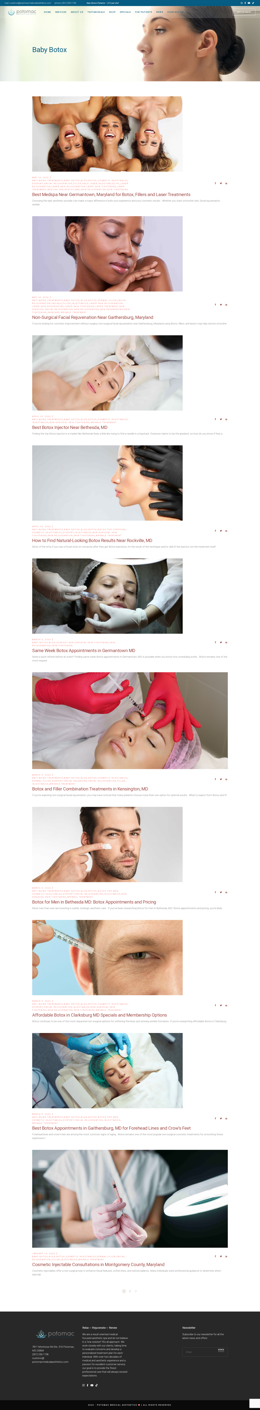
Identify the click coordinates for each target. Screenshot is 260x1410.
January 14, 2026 (43, 1254)
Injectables (107, 183)
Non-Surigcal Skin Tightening (70, 422)
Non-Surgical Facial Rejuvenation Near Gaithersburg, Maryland (92, 317)
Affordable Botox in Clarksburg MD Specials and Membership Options (99, 1015)
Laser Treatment (107, 306)
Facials (57, 303)
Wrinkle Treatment (74, 312)
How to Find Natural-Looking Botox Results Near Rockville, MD (92, 540)
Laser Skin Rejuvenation (68, 186)
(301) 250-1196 (69, 3)
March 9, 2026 (41, 640)
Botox (92, 180)
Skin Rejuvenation (93, 190)
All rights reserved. (157, 1405)
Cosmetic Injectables (113, 180)
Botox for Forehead (112, 529)
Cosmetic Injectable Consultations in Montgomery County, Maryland (98, 1264)
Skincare (54, 312)
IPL (118, 183)
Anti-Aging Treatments (47, 180)
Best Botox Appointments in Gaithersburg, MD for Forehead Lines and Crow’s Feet (111, 1128)
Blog (84, 180)
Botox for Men (108, 891)
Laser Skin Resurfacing (48, 306)
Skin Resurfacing (111, 309)
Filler (77, 183)
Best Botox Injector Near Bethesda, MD (69, 427)
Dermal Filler (107, 300)
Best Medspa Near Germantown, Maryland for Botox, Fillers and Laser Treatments (111, 194)
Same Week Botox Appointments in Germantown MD (83, 650)
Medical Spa (56, 190)
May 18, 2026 (40, 177)
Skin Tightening (117, 190)
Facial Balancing (75, 781)
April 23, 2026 (41, 416)
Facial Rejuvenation (58, 183)
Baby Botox (72, 180)
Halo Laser (90, 183)
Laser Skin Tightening (101, 186)
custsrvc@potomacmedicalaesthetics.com (30, 3)
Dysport (37, 183)
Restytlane (72, 190)
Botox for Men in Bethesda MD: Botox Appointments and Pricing (94, 902)
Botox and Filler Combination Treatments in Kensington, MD (90, 788)
